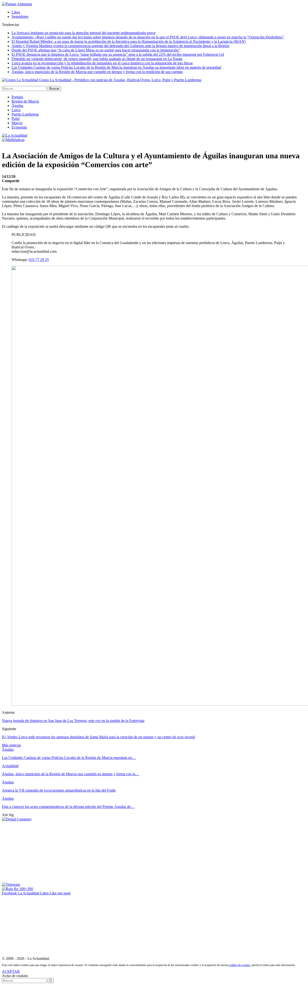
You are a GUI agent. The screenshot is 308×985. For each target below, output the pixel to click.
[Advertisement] (38, 851)
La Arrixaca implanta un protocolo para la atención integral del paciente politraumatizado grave (83, 33)
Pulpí (15, 119)
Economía (19, 127)
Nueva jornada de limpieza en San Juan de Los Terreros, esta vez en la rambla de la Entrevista (73, 721)
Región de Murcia (25, 101)
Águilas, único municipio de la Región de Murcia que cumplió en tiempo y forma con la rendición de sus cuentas (97, 72)
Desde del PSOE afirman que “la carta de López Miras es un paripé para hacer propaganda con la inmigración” (96, 50)
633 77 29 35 (39, 260)
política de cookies (239, 965)
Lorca (16, 110)
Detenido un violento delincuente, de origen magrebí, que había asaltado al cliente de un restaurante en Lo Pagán (97, 59)
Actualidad (10, 766)
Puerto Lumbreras (25, 114)
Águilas (17, 106)
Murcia (17, 123)
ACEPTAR (11, 971)
